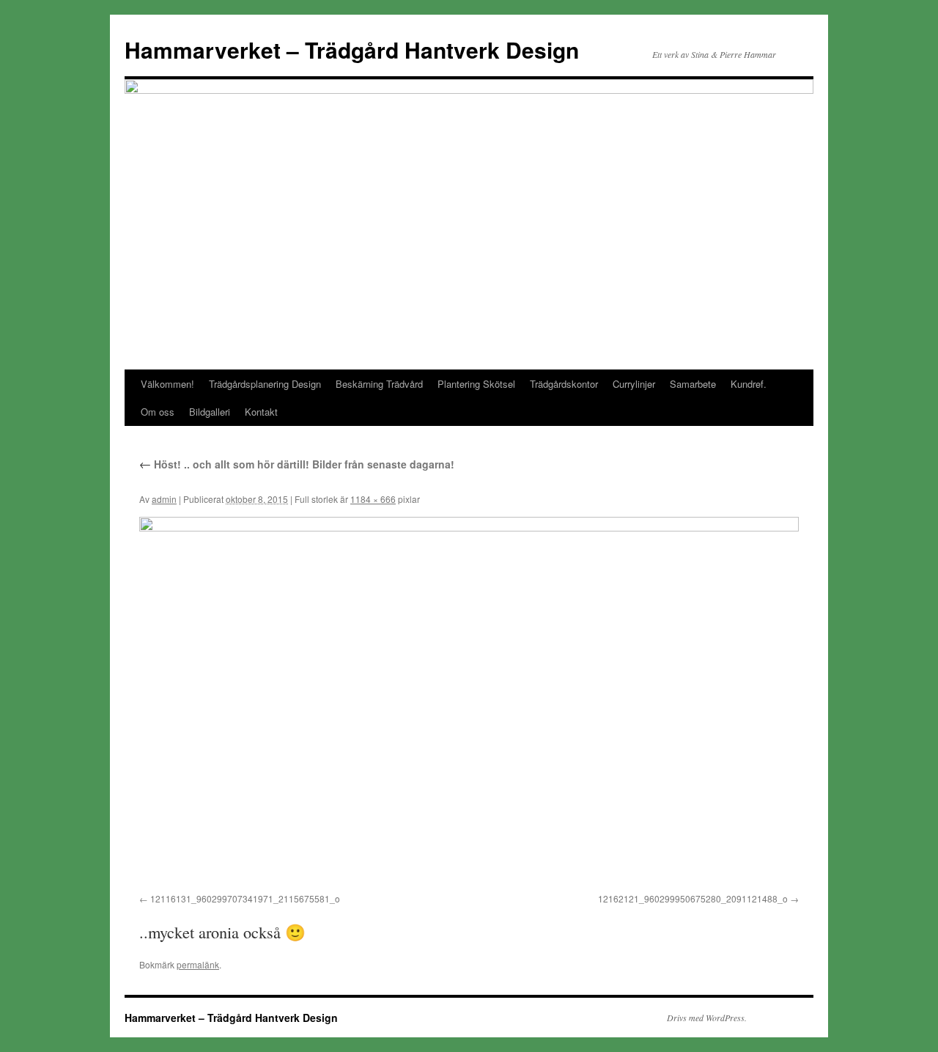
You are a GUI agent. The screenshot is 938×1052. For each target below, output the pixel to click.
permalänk (198, 964)
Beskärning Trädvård (379, 384)
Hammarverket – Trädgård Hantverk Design (352, 49)
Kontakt (261, 412)
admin (164, 499)
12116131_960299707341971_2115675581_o (245, 898)
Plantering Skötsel (476, 384)
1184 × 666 (373, 499)
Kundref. (749, 384)
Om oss (157, 412)
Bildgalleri (209, 412)
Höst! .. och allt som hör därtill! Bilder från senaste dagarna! (296, 464)
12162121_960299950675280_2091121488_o (693, 898)
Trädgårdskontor (564, 384)
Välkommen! (167, 384)
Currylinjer (634, 384)
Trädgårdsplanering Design (265, 384)
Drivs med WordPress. (707, 1017)
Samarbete (693, 384)
